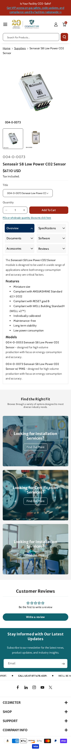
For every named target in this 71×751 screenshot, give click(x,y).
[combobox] (31, 37)
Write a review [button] (35, 617)
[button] (5, 24)
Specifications (47, 228)
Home (6, 48)
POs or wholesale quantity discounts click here (27, 217)
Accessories (14, 248)
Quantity (8, 202)
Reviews (43, 248)
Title (5, 185)
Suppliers (20, 48)
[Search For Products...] (64, 37)
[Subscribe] (63, 663)
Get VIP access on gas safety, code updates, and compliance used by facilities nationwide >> (35, 10)
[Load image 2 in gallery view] (35, 138)
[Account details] (56, 25)
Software (44, 238)
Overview (13, 228)
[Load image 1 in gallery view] (13, 138)
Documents (14, 238)
